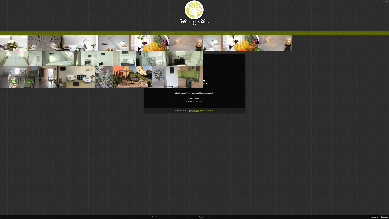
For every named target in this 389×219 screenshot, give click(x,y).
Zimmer (155, 33)
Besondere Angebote (239, 33)
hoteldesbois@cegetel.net (199, 110)
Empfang (146, 33)
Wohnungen (164, 33)
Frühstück (174, 33)
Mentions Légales (210, 110)
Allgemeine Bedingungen (222, 33)
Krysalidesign (197, 111)
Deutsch (195, 101)
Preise (193, 33)
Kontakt (209, 33)
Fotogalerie (184, 33)
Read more (384, 217)
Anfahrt (201, 33)
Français (189, 101)
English (200, 101)
